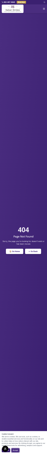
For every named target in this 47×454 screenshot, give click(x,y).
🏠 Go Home (14, 251)
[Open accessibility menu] (5, 449)
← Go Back (33, 251)
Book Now (21, 2)
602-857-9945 (9, 2)
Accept (15, 450)
